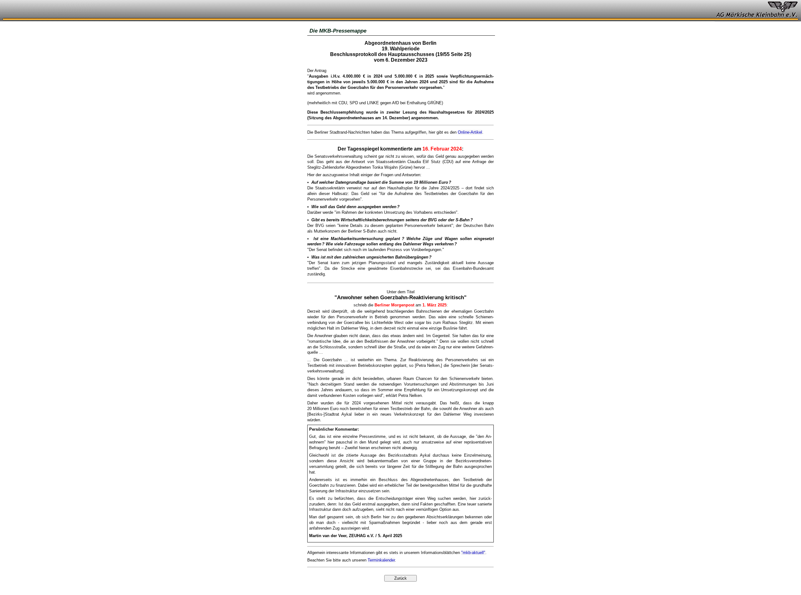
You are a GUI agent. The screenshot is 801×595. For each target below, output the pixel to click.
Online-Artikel (470, 132)
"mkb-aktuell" (473, 552)
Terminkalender (381, 560)
